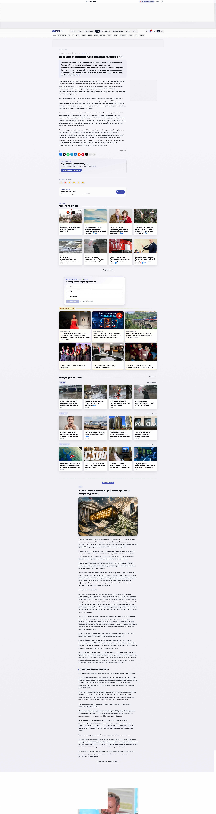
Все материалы (152, 382)
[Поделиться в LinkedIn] (75, 154)
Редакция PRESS (85, 53)
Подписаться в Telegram (71, 170)
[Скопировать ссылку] (94, 154)
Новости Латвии (89, 31)
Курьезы (109, 35)
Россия (130, 35)
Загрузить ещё (108, 270)
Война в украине (62, 35)
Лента (79, 31)
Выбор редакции (118, 31)
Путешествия (123, 35)
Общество (63, 413)
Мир (97, 31)
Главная (73, 31)
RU (158, 31)
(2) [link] (140, 263)
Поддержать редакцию (147, 1)
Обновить (152, 376)
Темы (54, 35)
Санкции (84, 35)
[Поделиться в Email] (90, 154)
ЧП (73, 35)
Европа (90, 35)
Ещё (134, 31)
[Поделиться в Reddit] (79, 154)
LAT (162, 31)
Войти (157, 1)
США (136, 35)
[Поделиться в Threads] (86, 154)
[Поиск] (146, 31)
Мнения (128, 31)
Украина (96, 35)
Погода (115, 35)
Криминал (142, 35)
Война (77, 35)
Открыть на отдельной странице (108, 761)
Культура (102, 35)
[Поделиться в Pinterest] (82, 154)
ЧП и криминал (106, 31)
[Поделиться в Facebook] (60, 154)
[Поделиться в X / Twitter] (64, 154)
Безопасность (64, 444)
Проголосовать (72, 301)
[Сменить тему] (154, 31)
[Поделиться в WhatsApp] (68, 154)
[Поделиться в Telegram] (71, 154)
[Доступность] (162, 1)
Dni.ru (78, 75)
